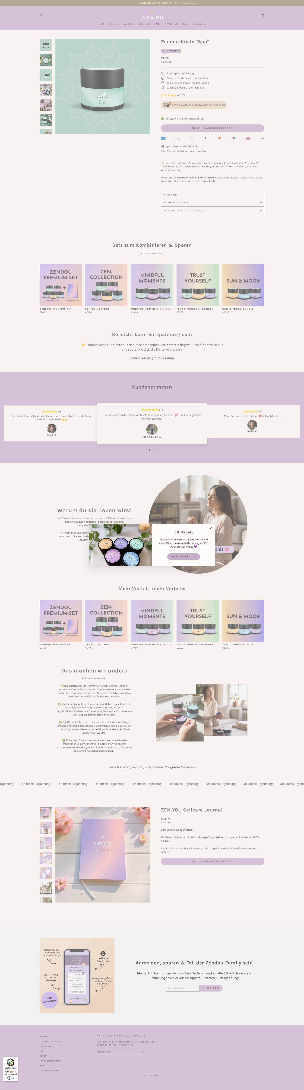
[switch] (10, 1078)
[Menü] (16, 1059)
